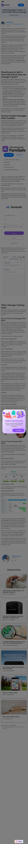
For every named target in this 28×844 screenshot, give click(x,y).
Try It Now (18, 430)
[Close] (5, 411)
